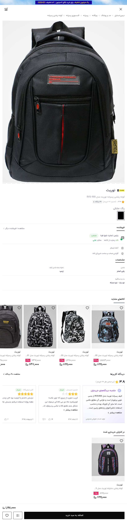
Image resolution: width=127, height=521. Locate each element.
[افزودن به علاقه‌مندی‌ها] (121, 308)
